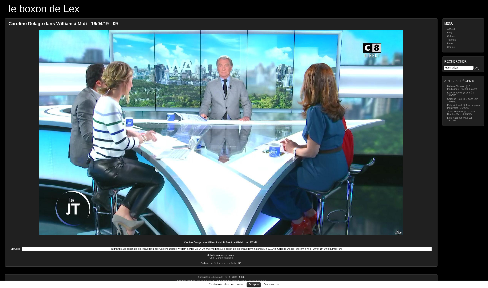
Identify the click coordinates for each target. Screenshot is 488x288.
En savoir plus (271, 284)
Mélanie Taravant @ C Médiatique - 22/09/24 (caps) (462, 87)
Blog (449, 32)
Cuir (211, 258)
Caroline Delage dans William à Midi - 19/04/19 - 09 (63, 23)
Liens (450, 43)
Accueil (451, 29)
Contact (451, 47)
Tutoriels (451, 40)
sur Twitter (232, 263)
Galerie (451, 36)
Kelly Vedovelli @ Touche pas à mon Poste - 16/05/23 (463, 106)
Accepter (254, 284)
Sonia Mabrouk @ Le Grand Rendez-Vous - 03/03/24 (461, 113)
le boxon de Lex (44, 8)
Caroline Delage (224, 258)
